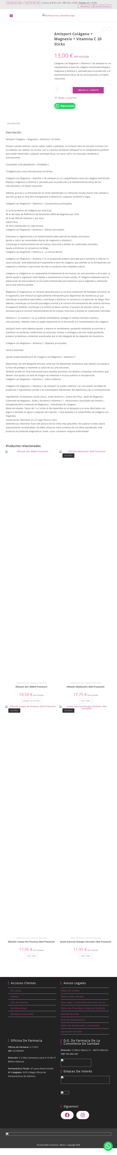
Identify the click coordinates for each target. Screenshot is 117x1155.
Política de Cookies (70, 990)
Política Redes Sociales (72, 996)
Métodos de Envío (70, 1013)
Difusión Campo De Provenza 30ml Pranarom (31, 941)
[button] (65, 98)
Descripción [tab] (13, 123)
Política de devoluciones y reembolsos (80, 1025)
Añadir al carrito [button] (31, 700)
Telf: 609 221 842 (14, 3)
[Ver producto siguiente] (109, 29)
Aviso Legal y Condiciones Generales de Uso (83, 1002)
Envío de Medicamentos (73, 1019)
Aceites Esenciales (23, 683)
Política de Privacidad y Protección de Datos (83, 1008)
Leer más (85, 700)
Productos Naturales (38, 683)
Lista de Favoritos (103, 6)
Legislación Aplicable (71, 1031)
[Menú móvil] (109, 15)
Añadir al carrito (88, 90)
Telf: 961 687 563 (32, 3)
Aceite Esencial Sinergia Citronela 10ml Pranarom (85, 941)
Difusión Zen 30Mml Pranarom (31, 686)
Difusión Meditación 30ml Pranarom (85, 686)
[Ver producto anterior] (104, 29)
